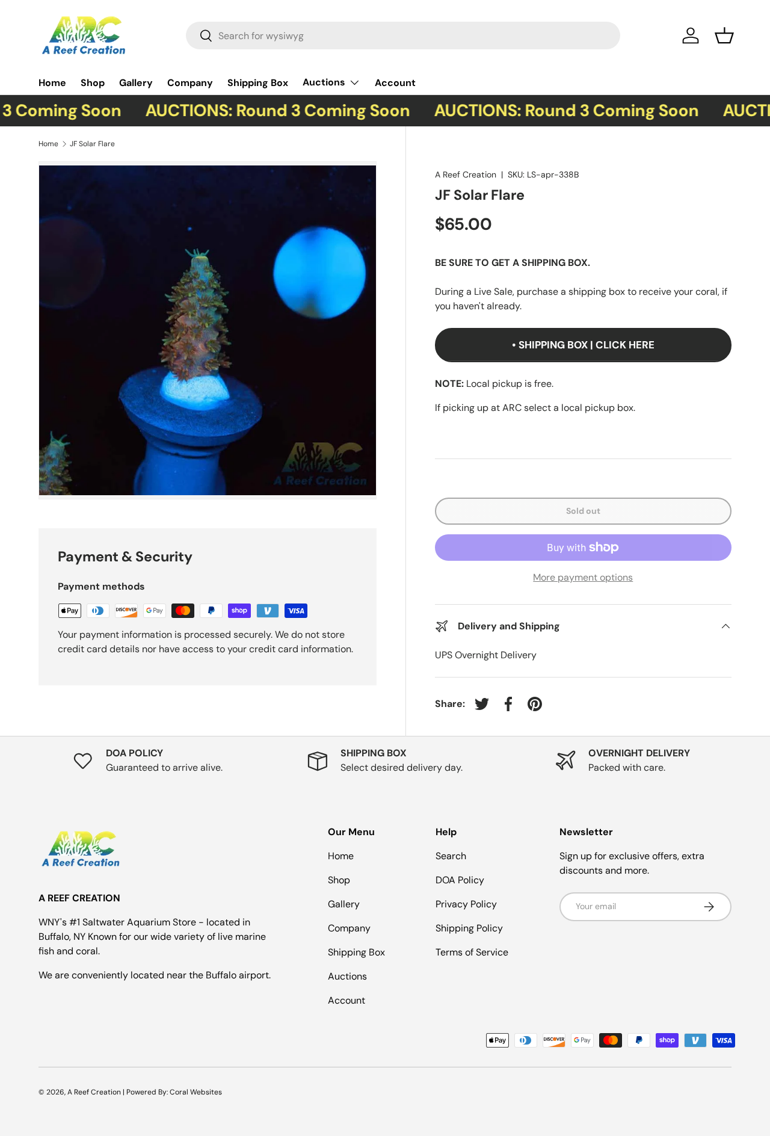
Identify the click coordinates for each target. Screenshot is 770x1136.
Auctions (324, 82)
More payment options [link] (583, 577)
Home (52, 82)
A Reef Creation (465, 174)
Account (395, 82)
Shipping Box (257, 82)
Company (190, 82)
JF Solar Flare (92, 143)
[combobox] (403, 35)
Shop (93, 82)
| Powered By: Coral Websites (172, 1092)
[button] (724, 35)
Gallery (136, 82)
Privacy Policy (466, 904)
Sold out (583, 510)
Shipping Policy (469, 928)
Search (451, 856)
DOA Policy (460, 880)
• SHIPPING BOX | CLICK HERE (583, 344)
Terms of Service (472, 952)
